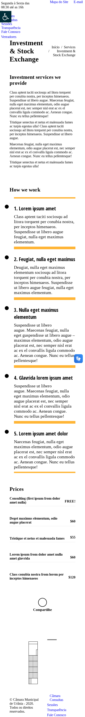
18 (31, 670)
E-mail (78, 2)
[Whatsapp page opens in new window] (13, 669)
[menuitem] (7, 24)
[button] (5, 16)
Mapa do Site (59, 2)
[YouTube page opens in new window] (13, 662)
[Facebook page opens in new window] (13, 656)
